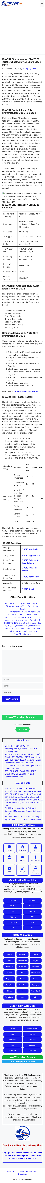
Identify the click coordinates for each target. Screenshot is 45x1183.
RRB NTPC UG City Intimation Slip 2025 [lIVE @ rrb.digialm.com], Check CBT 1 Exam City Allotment (22, 631)
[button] (38, 3)
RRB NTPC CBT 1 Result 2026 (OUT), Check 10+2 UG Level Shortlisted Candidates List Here (21, 774)
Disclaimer (22, 1174)
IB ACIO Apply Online (30, 555)
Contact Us (20, 1171)
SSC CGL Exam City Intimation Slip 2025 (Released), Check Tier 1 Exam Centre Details (22, 606)
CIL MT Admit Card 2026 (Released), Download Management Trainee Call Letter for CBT (23, 811)
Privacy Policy (32, 1171)
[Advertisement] (22, 31)
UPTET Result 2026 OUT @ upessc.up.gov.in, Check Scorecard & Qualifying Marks (21, 749)
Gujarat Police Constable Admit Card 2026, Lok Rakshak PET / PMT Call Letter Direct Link (24, 803)
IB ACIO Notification (30, 549)
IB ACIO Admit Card (30, 577)
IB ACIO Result (27, 589)
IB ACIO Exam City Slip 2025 (27, 391)
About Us (10, 1171)
